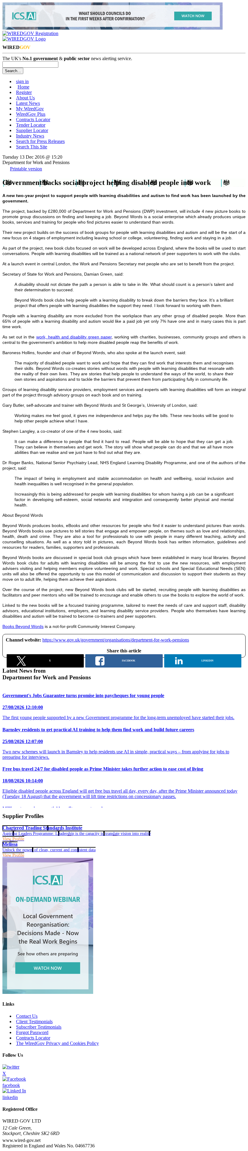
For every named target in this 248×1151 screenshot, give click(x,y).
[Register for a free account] (30, 33)
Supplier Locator (32, 130)
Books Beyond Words (23, 626)
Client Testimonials (34, 1021)
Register (24, 92)
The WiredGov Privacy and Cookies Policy (57, 1043)
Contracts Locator (33, 119)
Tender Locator (30, 125)
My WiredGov (30, 108)
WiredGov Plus (30, 114)
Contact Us (27, 1016)
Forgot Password (32, 1032)
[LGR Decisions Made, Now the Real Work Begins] (112, 28)
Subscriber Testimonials (38, 1027)
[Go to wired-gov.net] (24, 38)
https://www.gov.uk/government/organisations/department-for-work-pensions (115, 639)
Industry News (30, 135)
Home (23, 86)
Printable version (26, 168)
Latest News (28, 103)
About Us (25, 97)
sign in (22, 81)
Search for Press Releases (40, 141)
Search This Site (31, 146)
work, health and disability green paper (74, 337)
